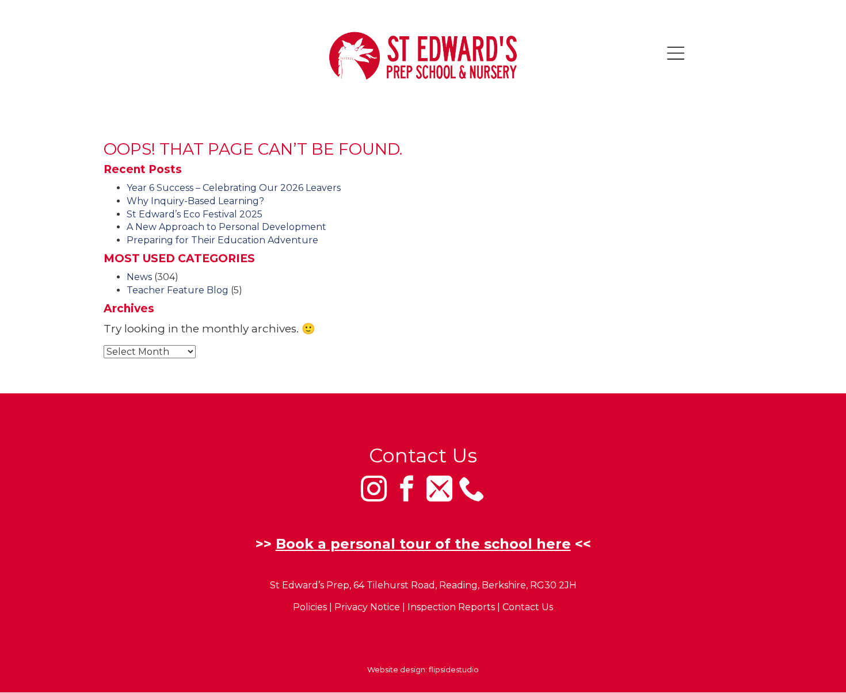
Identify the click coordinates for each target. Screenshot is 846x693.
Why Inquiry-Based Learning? (195, 201)
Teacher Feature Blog (177, 290)
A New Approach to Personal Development (226, 226)
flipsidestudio (454, 669)
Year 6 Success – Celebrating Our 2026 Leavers (234, 187)
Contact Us (527, 607)
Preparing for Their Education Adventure (222, 240)
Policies (310, 607)
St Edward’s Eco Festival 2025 (194, 214)
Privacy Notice (367, 607)
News (139, 276)
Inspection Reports (451, 607)
